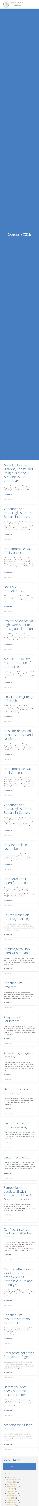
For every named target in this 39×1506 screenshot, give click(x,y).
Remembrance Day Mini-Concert (17, 551)
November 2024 (12, 1486)
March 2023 (11, 1498)
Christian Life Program (13, 985)
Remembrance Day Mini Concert (17, 770)
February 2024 (11, 1493)
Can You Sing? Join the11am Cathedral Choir (18, 1233)
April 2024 (10, 1489)
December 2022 (12, 1502)
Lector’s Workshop (17, 1157)
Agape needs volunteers (13, 1019)
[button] (34, 4)
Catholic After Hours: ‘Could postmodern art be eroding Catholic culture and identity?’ (19, 1277)
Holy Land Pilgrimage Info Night (19, 698)
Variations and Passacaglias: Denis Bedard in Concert (18, 513)
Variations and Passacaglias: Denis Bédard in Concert (18, 809)
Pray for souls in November (15, 847)
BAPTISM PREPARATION (14, 589)
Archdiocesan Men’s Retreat (18, 1427)
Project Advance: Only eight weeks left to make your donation (19, 625)
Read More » (8, 494)
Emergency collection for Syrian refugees (19, 1355)
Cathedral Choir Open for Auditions (17, 881)
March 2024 (11, 1491)
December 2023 (12, 1496)
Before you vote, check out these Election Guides (15, 1391)
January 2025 (11, 1484)
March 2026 (11, 1477)
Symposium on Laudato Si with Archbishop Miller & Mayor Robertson (18, 1193)
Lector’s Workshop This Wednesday (17, 1125)
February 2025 (11, 1482)
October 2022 (11, 1505)
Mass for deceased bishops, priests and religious (18, 735)
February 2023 (11, 1500)
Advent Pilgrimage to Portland (19, 1055)
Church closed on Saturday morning (17, 917)
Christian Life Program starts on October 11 (17, 1319)
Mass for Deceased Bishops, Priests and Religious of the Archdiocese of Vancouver (18, 473)
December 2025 (12, 1480)
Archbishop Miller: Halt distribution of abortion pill (17, 663)
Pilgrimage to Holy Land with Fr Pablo (17, 951)
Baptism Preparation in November (18, 1091)
